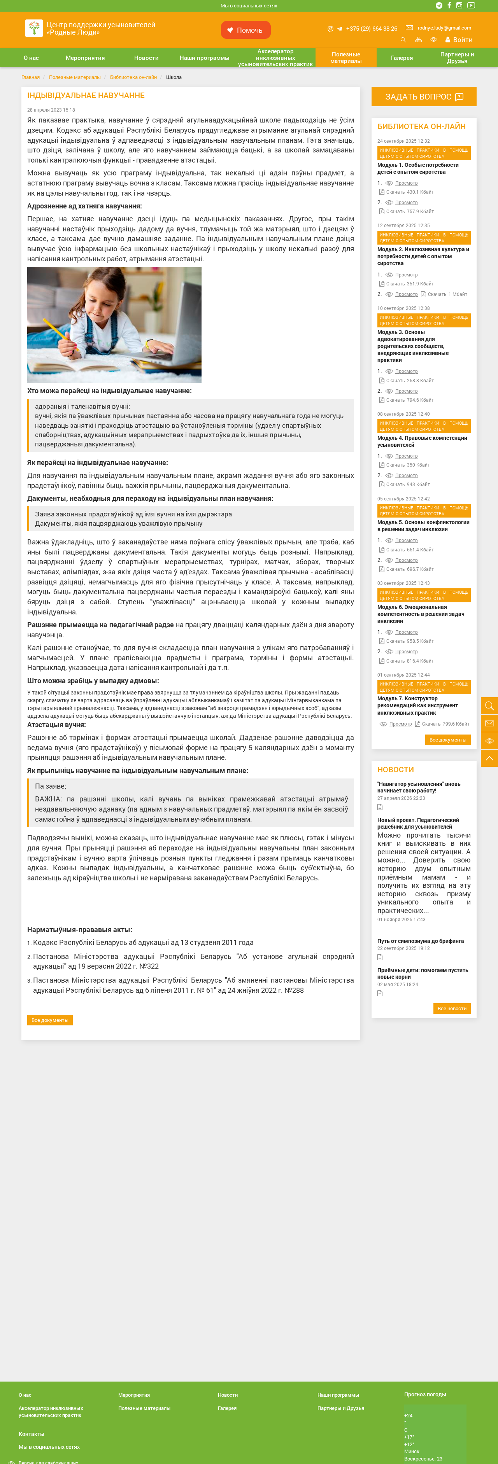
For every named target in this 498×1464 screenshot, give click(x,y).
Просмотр (406, 183)
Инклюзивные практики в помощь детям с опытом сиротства (424, 153)
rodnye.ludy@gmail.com (444, 27)
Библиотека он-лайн (133, 76)
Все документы (50, 1019)
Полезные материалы (75, 76)
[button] (31, 57)
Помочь (250, 30)
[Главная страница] (34, 27)
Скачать (395, 192)
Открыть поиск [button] (403, 43)
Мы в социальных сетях (249, 5)
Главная (30, 76)
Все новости (452, 1008)
